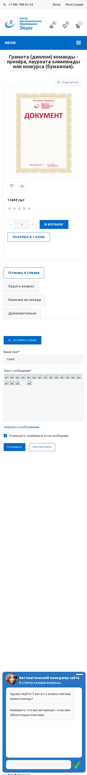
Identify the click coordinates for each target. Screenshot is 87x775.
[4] (24, 208)
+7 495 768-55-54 (20, 4)
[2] (14, 208)
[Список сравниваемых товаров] (52, 28)
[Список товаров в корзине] (80, 28)
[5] (29, 208)
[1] (9, 208)
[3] (19, 208)
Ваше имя (12, 351)
